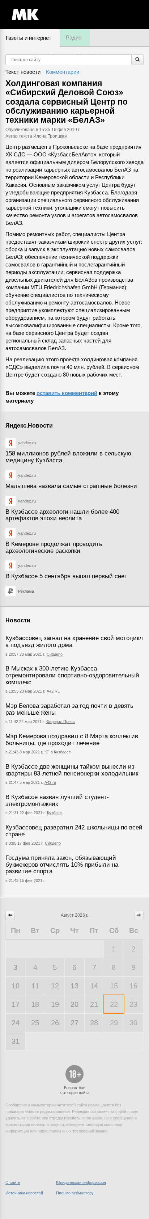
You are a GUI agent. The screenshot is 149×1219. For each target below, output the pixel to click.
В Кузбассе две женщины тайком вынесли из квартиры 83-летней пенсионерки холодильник (71, 770)
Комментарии (62, 72)
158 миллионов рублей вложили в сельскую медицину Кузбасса (68, 457)
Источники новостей (24, 1193)
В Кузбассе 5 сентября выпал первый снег (66, 576)
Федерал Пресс (60, 721)
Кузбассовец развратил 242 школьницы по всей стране (73, 831)
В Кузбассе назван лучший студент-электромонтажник (57, 800)
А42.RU (53, 691)
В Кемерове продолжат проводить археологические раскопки (53, 547)
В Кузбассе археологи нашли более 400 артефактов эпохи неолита (62, 515)
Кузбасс (54, 813)
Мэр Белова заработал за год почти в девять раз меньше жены (69, 709)
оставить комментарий (67, 393)
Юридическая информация (81, 1182)
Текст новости (23, 72)
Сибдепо (55, 654)
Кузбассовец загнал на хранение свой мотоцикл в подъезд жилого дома (74, 641)
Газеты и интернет (28, 38)
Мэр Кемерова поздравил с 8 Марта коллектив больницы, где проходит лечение (71, 740)
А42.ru (50, 782)
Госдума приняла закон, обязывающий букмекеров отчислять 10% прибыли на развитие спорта (61, 864)
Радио (73, 37)
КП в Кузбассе (57, 752)
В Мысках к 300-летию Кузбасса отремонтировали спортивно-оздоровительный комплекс (72, 675)
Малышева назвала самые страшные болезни (71, 486)
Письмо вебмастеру (75, 1193)
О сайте (12, 1182)
